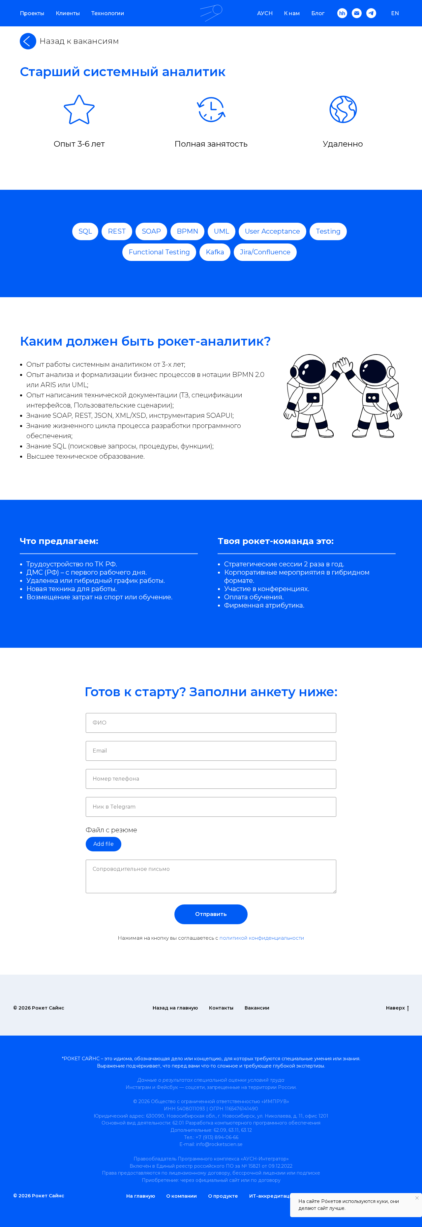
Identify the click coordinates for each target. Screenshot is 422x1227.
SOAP (151, 231)
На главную (140, 1196)
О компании (181, 1196)
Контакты (221, 1008)
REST (117, 231)
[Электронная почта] (357, 13)
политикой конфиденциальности (262, 938)
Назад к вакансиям (79, 41)
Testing (328, 231)
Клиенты (68, 13)
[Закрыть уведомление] (417, 1198)
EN (395, 13)
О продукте (223, 1196)
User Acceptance (272, 231)
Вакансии (257, 1008)
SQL (85, 231)
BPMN (187, 231)
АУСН (265, 13)
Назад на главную (175, 1008)
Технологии (107, 13)
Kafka (215, 252)
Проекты (32, 13)
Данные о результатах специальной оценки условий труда (211, 1080)
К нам (292, 13)
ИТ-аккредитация (272, 1196)
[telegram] (371, 13)
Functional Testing (159, 252)
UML (221, 231)
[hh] (342, 13)
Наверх (395, 1008)
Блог (317, 13)
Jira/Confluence (265, 252)
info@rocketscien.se (219, 1144)
